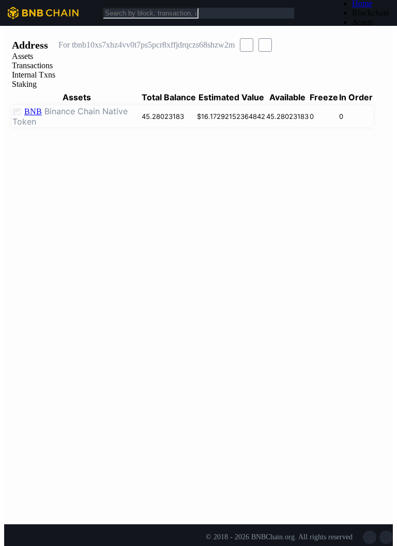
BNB (33, 111)
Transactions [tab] (32, 65)
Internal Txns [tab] (33, 74)
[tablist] (198, 70)
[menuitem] (370, 13)
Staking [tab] (24, 84)
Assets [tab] (22, 56)
